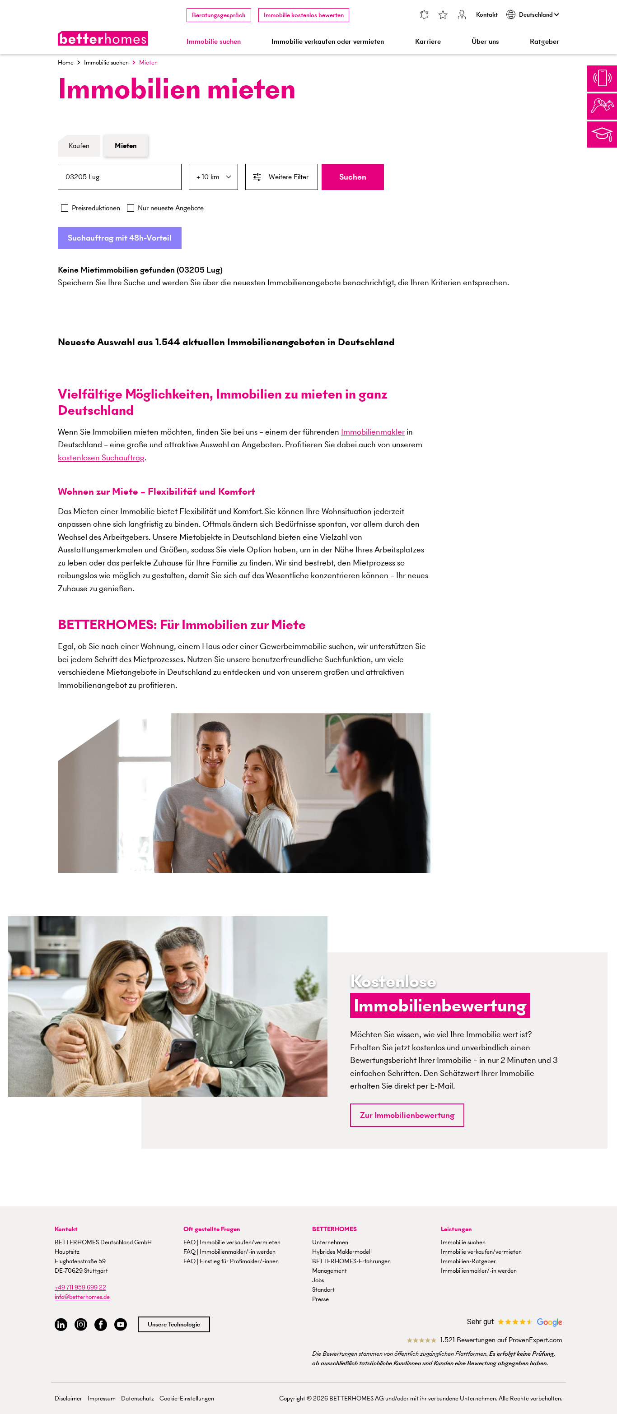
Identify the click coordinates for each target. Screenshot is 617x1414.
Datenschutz (137, 1398)
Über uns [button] (485, 41)
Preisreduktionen (96, 208)
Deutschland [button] (536, 14)
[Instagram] (81, 1324)
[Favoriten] (443, 15)
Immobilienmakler (373, 431)
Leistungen (456, 1229)
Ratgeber (544, 41)
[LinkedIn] (61, 1324)
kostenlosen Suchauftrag (101, 457)
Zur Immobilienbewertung (407, 1115)
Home (66, 62)
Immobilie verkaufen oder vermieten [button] (327, 41)
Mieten (126, 145)
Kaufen (79, 145)
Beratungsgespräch (218, 15)
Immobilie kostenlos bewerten (304, 15)
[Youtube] (121, 1324)
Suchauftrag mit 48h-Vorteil (120, 237)
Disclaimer (68, 1398)
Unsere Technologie (174, 1324)
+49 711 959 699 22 (80, 1287)
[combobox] (120, 177)
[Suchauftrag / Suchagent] (424, 15)
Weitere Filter (288, 176)
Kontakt (487, 14)
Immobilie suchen (106, 62)
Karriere (428, 41)
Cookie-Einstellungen (186, 1398)
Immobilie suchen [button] (214, 41)
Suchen (352, 176)
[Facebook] (101, 1324)
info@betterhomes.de (82, 1297)
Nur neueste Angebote (171, 208)
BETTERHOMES (334, 1229)
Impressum (102, 1398)
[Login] (462, 15)
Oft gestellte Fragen (211, 1229)
